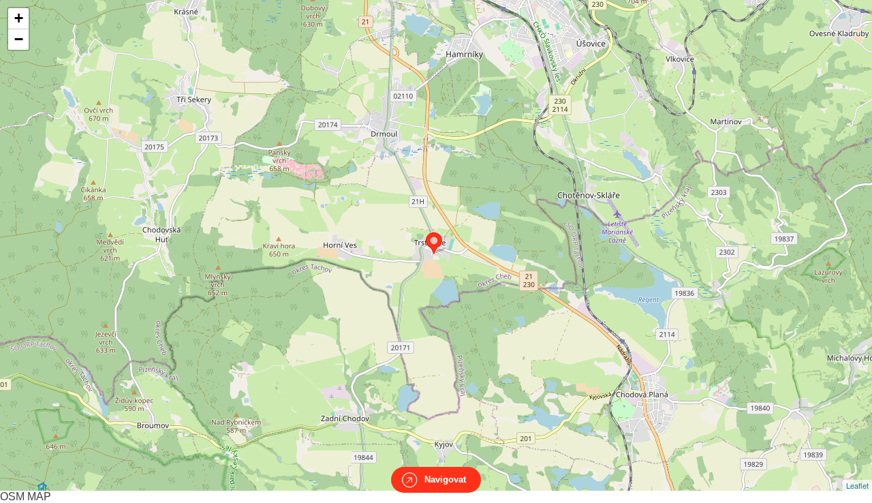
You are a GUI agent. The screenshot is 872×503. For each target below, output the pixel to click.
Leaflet (857, 485)
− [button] (18, 39)
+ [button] (18, 18)
